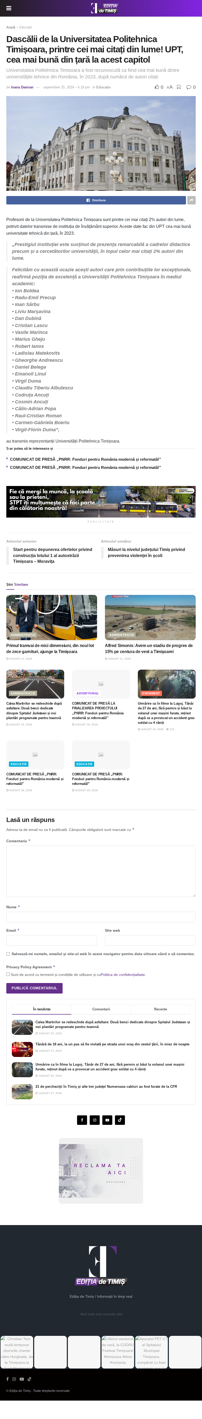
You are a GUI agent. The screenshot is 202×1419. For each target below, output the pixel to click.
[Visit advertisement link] (101, 502)
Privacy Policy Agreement (30, 966)
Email (13, 930)
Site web (112, 930)
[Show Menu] (8, 8)
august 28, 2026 (20, 790)
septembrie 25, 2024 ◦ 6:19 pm (66, 87)
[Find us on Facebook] (82, 1120)
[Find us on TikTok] (29, 1379)
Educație (25, 27)
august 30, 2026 (20, 724)
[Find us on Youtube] (107, 1120)
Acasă (10, 27)
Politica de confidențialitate (123, 974)
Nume (13, 906)
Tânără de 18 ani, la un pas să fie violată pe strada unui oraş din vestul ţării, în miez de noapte (112, 1044)
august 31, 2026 (20, 658)
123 (171, 729)
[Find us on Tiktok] (120, 1120)
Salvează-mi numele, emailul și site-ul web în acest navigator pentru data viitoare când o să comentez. (103, 954)
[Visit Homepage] (105, 8)
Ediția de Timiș (20, 1391)
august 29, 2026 (152, 729)
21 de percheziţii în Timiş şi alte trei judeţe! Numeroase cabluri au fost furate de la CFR (106, 1087)
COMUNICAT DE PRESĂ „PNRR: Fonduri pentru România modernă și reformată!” (85, 459)
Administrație (23, 634)
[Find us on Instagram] (95, 1120)
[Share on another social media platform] (191, 200)
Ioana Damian (22, 87)
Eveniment (151, 693)
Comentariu (18, 840)
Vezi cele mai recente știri (101, 1314)
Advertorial (88, 693)
